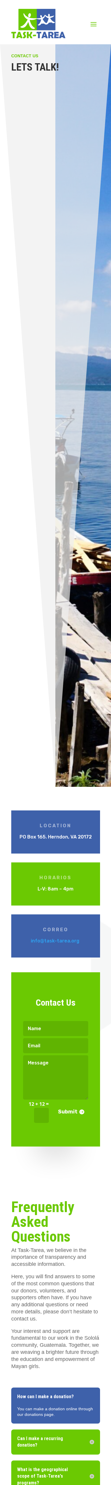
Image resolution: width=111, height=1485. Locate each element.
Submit (68, 1111)
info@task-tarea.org (55, 941)
